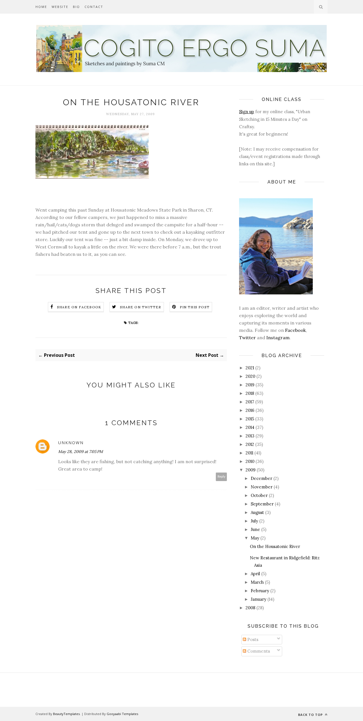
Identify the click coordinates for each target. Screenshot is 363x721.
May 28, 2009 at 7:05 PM (80, 451)
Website (60, 7)
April (255, 573)
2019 (250, 384)
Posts (252, 639)
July (254, 521)
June (255, 529)
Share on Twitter (140, 307)
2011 (249, 453)
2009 (251, 470)
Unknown (71, 442)
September (262, 504)
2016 (250, 410)
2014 (250, 427)
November (262, 487)
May (255, 538)
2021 (250, 367)
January (258, 599)
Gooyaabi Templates (122, 714)
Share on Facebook (79, 307)
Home (41, 7)
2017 (250, 401)
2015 (250, 418)
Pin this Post (195, 307)
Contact (94, 7)
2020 (250, 376)
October (259, 495)
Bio (76, 7)
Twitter (247, 337)
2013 (250, 435)
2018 (250, 393)
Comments (258, 651)
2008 (250, 607)
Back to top (311, 714)
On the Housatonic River (275, 546)
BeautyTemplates (66, 714)
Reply (221, 476)
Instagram (278, 337)
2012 (250, 444)
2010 (250, 461)
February (260, 590)
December (261, 478)
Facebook (295, 330)
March (257, 582)
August (257, 512)
